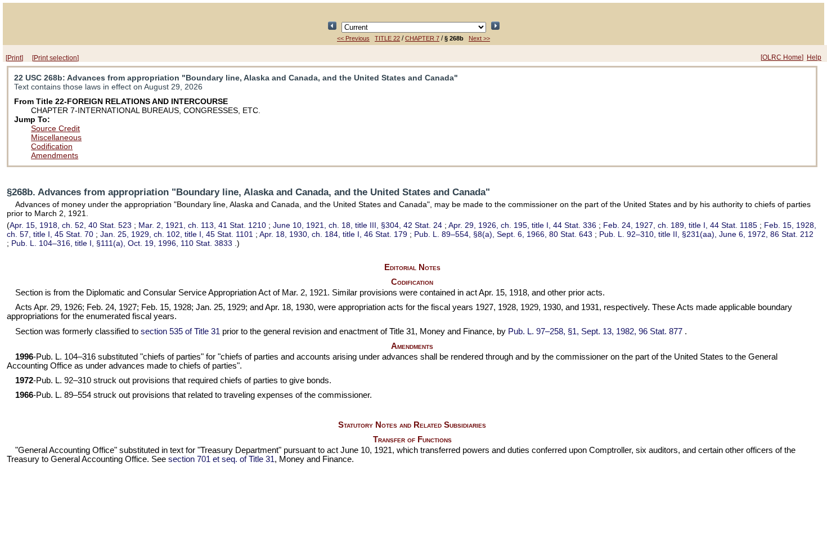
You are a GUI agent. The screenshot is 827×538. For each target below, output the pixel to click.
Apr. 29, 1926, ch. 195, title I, (522, 225)
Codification (52, 146)
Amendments (54, 155)
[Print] (14, 58)
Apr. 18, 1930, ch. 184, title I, (333, 234)
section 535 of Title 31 (180, 331)
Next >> (479, 38)
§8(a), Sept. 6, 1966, (503, 234)
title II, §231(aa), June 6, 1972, (706, 234)
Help (814, 57)
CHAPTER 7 (422, 38)
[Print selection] (55, 58)
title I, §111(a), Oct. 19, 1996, (121, 243)
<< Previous (353, 38)
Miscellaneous (56, 137)
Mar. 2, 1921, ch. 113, (202, 225)
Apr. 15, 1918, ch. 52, (71, 225)
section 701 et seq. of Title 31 (221, 459)
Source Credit (55, 128)
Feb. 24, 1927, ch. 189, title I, (680, 225)
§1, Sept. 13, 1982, (595, 331)
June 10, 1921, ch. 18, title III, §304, (357, 225)
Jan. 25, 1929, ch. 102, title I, (176, 234)
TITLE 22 (387, 38)
